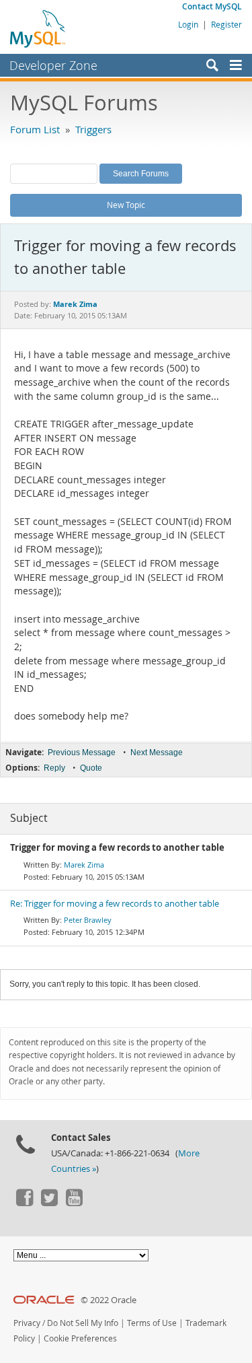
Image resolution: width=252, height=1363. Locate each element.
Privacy (26, 1323)
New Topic (126, 204)
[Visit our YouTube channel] (74, 1203)
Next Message (156, 752)
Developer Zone (53, 65)
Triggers (93, 129)
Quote (91, 768)
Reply (54, 768)
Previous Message (82, 752)
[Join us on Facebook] (24, 1203)
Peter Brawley (88, 920)
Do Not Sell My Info (82, 1323)
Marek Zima (84, 865)
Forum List (35, 129)
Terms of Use (152, 1323)
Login (188, 24)
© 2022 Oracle (108, 1300)
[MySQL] (38, 28)
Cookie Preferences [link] (80, 1338)
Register (226, 24)
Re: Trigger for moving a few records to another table (114, 903)
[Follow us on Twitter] (49, 1203)
